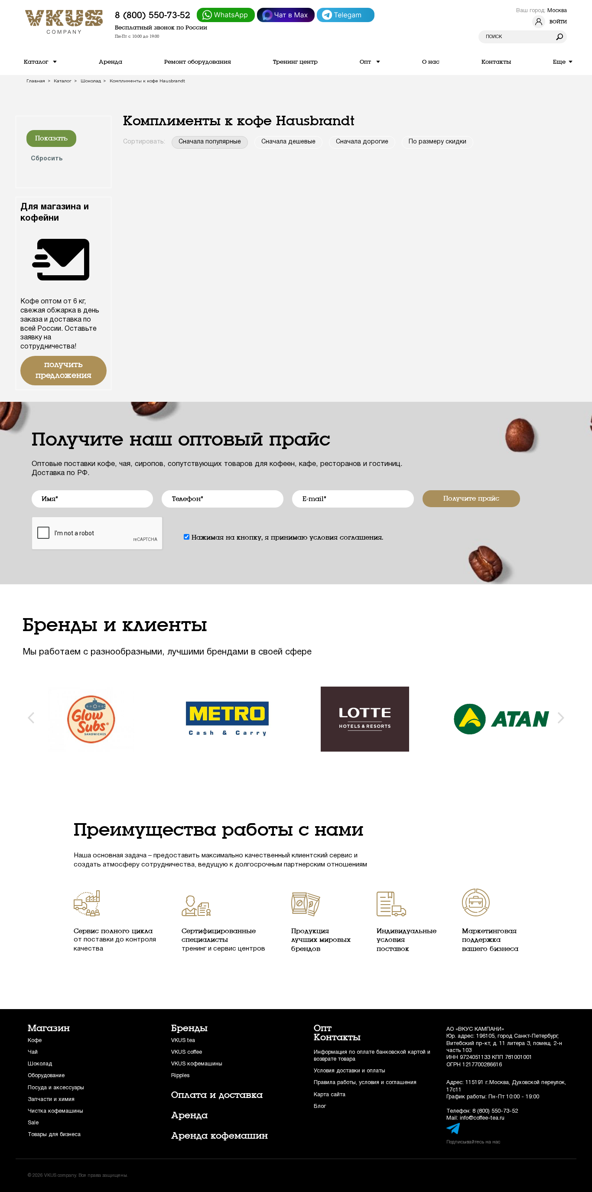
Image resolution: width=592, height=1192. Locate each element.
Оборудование (46, 1075)
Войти (558, 21)
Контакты (337, 1037)
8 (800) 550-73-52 (152, 15)
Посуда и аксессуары (56, 1087)
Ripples (180, 1075)
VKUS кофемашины (196, 1064)
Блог (320, 1106)
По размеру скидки (437, 142)
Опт (323, 1028)
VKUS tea (183, 1040)
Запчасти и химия (51, 1099)
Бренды (189, 1028)
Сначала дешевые (288, 142)
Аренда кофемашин (219, 1135)
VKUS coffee (186, 1052)
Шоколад (40, 1064)
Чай (33, 1052)
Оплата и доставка (217, 1095)
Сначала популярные (210, 142)
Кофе (35, 1040)
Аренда (189, 1115)
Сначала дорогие (362, 142)
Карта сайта (329, 1094)
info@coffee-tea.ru (482, 1118)
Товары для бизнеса (54, 1134)
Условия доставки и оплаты (349, 1070)
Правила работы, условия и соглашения (365, 1082)
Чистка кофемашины (55, 1111)
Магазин (49, 1028)
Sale (33, 1122)
